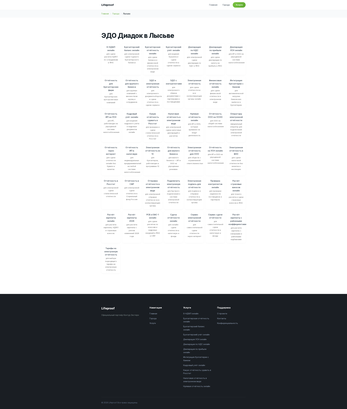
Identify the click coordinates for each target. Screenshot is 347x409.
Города (226, 5)
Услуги (239, 5)
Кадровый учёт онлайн (194, 365)
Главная (213, 5)
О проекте (222, 313)
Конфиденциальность (227, 323)
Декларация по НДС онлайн (196, 344)
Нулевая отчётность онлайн (196, 386)
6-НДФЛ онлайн (190, 313)
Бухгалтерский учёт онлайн (196, 334)
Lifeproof (107, 5)
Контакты (221, 318)
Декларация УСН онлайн (195, 339)
